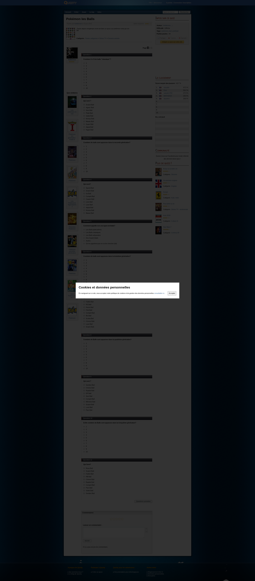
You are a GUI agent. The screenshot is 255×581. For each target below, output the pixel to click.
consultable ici (159, 293)
